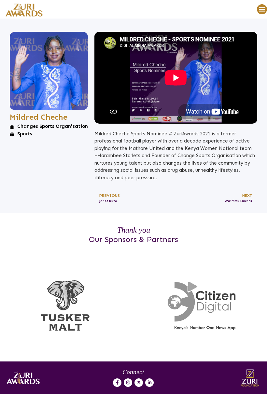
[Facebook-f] (117, 382)
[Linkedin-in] (149, 382)
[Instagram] (128, 382)
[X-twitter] (138, 382)
